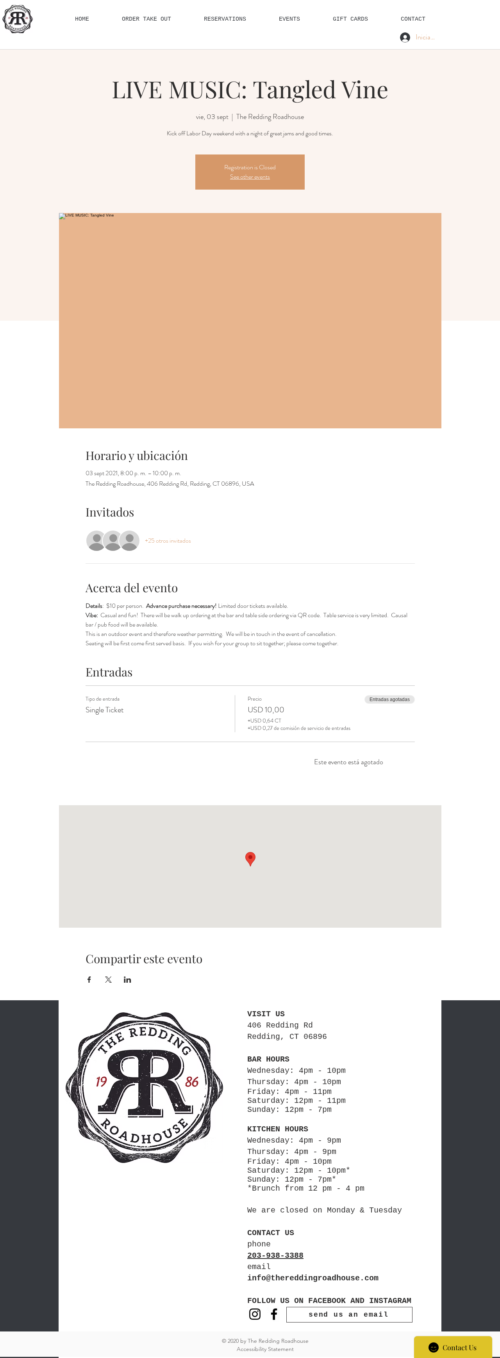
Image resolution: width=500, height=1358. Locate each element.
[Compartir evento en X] (108, 979)
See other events (250, 176)
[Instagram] (254, 1314)
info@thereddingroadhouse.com (313, 1278)
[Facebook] (274, 1314)
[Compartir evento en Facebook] (89, 979)
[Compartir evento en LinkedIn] (127, 979)
